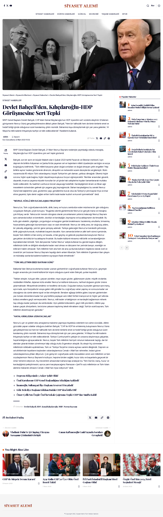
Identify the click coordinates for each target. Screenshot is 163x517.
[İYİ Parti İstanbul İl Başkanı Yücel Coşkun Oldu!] (101, 465)
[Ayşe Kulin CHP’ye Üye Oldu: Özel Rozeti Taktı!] (61, 465)
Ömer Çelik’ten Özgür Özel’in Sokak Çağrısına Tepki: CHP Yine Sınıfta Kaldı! (57, 394)
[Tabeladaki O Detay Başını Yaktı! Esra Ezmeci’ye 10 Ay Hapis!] (122, 193)
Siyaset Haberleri (12, 100)
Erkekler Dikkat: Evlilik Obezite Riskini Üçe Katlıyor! (142, 223)
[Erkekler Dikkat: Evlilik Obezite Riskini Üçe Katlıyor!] (122, 221)
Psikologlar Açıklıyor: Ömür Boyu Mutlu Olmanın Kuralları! (143, 167)
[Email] (101, 138)
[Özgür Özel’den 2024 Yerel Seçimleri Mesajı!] (141, 465)
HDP (39, 406)
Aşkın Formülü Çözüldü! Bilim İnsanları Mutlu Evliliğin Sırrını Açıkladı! (143, 106)
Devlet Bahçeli (30, 406)
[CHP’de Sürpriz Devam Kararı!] (21, 465)
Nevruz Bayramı (70, 406)
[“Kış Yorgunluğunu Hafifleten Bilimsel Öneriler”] (122, 207)
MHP (61, 406)
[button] (148, 5)
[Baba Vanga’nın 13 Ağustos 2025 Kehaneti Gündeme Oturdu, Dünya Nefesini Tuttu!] (122, 118)
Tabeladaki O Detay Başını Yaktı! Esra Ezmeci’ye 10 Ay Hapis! (142, 195)
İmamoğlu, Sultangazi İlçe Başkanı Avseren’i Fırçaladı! (45, 385)
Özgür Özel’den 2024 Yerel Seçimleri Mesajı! (137, 481)
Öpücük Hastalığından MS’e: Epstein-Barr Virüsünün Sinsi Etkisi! (142, 136)
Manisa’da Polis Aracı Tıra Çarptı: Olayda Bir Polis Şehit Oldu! (143, 181)
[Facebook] (4, 6)
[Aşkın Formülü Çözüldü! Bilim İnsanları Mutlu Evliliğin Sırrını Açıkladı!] (122, 104)
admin (5, 137)
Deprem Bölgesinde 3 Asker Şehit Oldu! (37, 375)
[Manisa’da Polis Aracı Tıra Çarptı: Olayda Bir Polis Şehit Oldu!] (122, 179)
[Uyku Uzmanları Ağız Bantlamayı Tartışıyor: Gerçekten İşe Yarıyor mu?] (122, 235)
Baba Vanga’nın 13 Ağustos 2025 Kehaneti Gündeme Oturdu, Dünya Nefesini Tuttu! (142, 121)
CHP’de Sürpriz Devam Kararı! (19, 479)
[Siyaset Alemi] (81, 6)
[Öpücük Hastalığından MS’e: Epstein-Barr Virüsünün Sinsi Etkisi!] (122, 135)
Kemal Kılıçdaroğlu (50, 406)
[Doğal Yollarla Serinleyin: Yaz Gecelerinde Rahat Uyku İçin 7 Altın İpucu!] (122, 149)
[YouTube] (11, 6)
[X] (7, 6)
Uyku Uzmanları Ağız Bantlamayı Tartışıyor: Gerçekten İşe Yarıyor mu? (144, 237)
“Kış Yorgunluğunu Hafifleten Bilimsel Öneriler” (141, 209)
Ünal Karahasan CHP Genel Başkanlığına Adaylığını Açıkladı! (48, 380)
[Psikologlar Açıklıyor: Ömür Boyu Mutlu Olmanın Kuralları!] (122, 165)
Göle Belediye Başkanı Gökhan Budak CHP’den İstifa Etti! (47, 390)
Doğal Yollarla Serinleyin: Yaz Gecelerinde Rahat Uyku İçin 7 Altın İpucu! (142, 151)
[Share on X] (97, 138)
